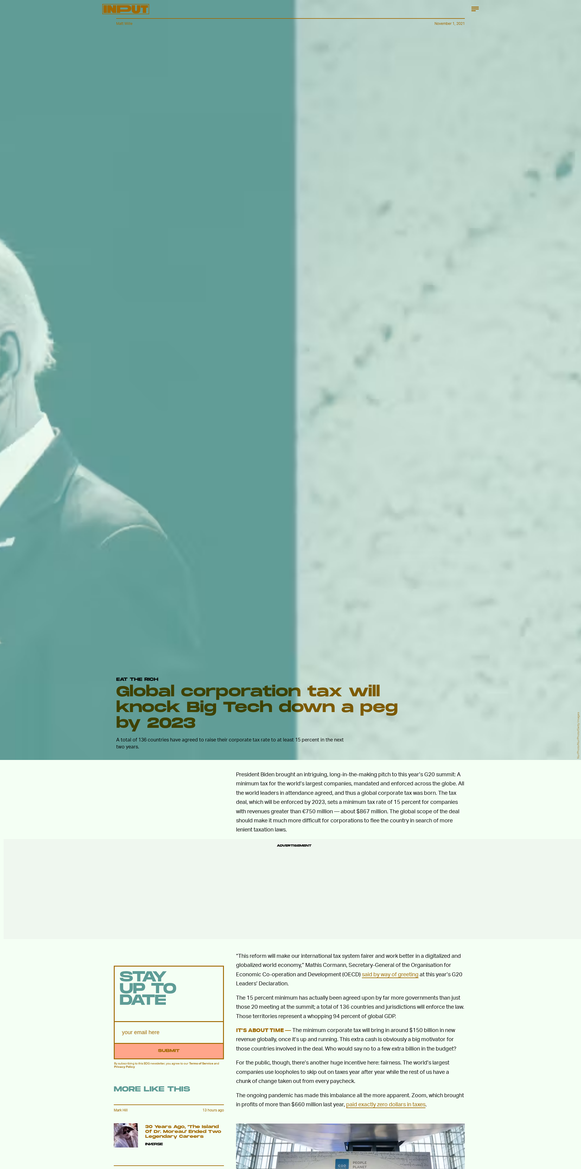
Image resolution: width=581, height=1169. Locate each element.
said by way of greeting (390, 974)
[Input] (125, 9)
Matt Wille (124, 23)
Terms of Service (201, 1063)
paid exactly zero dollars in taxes (385, 1104)
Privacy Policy (124, 1066)
